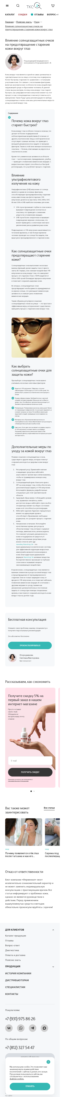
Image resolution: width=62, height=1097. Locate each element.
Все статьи (49, 805)
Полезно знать (24, 21)
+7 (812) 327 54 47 (19, 1043)
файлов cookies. (17, 1079)
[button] (31, 788)
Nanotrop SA (28, 557)
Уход (37, 21)
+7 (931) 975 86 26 (20, 1014)
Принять (30, 1086)
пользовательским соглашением (18, 778)
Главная (9, 21)
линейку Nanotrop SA (24, 544)
